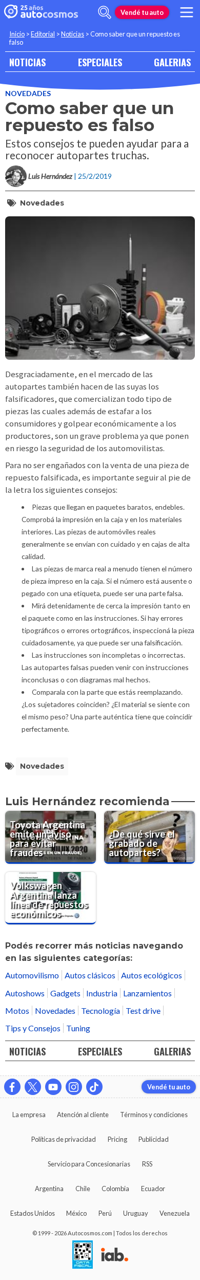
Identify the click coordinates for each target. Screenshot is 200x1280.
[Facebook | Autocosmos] (12, 1087)
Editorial (43, 34)
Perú (105, 1213)
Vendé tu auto (142, 12)
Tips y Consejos (33, 1028)
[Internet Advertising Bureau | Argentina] (114, 1255)
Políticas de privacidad (63, 1139)
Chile (82, 1188)
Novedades (28, 93)
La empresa (29, 1114)
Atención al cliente (83, 1114)
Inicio (17, 34)
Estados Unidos (32, 1213)
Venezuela (174, 1213)
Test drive (143, 1010)
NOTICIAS (27, 62)
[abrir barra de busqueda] (104, 12)
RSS (147, 1164)
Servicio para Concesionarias (89, 1164)
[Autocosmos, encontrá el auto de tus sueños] (41, 12)
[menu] (186, 12)
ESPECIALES (100, 62)
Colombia (115, 1188)
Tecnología (100, 1010)
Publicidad (153, 1139)
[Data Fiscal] (82, 1255)
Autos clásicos (90, 975)
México (76, 1213)
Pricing (117, 1139)
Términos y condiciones (154, 1114)
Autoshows (25, 993)
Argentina (49, 1188)
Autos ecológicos (151, 975)
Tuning (78, 1028)
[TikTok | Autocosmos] (94, 1087)
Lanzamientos (147, 993)
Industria (101, 993)
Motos (17, 1010)
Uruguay (135, 1213)
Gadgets (65, 993)
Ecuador (153, 1188)
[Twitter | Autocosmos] (33, 1087)
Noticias (72, 34)
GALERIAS (172, 62)
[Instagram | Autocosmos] (74, 1087)
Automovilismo (32, 975)
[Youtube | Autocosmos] (53, 1087)
